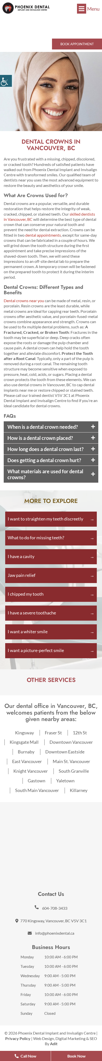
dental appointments (43, 235)
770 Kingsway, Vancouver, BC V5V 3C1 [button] (52, 30)
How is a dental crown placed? (40, 438)
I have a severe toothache (32, 612)
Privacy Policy (17, 1038)
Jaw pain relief (21, 575)
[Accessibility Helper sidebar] (6, 81)
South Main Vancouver (37, 790)
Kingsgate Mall (24, 742)
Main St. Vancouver (71, 761)
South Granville (74, 771)
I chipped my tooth (26, 594)
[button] (26, 8)
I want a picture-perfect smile (36, 650)
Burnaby (26, 751)
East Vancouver (27, 761)
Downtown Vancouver (71, 742)
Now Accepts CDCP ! (51, 20)
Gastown (36, 780)
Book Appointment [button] (77, 44)
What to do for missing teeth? (36, 537)
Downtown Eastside (64, 751)
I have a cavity (21, 556)
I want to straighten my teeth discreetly (45, 518)
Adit (53, 1043)
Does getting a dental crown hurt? (44, 460)
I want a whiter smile (28, 631)
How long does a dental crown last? (45, 449)
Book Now (76, 1056)
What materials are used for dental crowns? (45, 474)
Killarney (78, 790)
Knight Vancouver (30, 771)
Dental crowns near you (24, 300)
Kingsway (24, 732)
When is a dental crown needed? (42, 427)
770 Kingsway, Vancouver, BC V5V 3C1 (53, 920)
